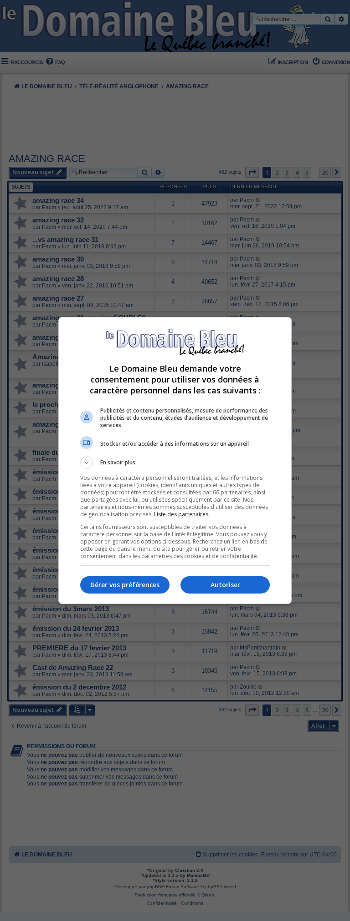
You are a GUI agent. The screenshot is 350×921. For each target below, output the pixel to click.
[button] (175, 462)
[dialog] (175, 460)
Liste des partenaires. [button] (182, 514)
